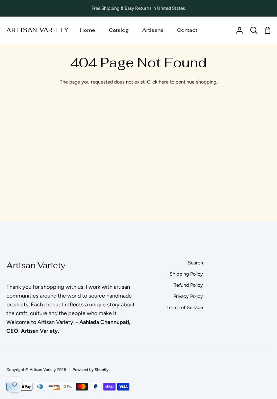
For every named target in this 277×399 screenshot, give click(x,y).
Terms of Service (185, 307)
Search (195, 263)
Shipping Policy (186, 274)
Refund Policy (188, 285)
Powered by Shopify (90, 369)
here (164, 82)
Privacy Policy (188, 296)
